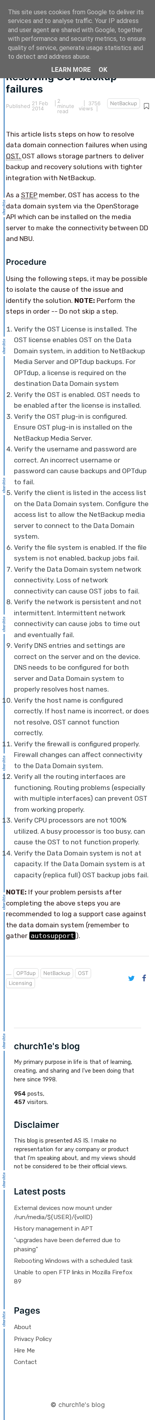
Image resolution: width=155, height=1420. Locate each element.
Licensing (20, 983)
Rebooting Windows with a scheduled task (73, 1260)
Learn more (71, 69)
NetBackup (123, 103)
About (22, 1327)
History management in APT (53, 1228)
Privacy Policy (33, 1339)
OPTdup (26, 973)
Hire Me (24, 1350)
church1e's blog (81, 1404)
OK (103, 69)
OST (83, 973)
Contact (25, 1362)
